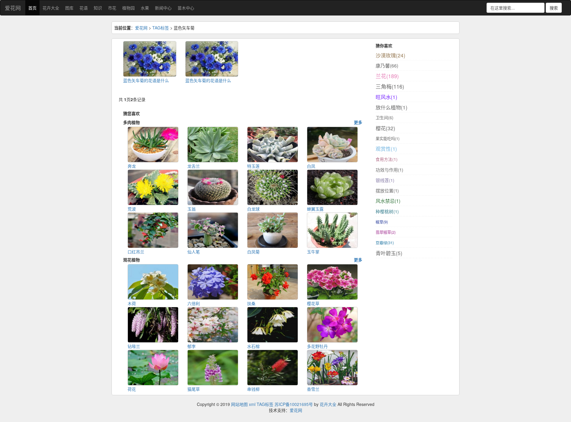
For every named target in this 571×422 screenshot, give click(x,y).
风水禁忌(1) (388, 200)
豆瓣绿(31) (385, 242)
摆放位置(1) (387, 190)
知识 (98, 8)
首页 (32, 8)
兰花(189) (387, 76)
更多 (358, 122)
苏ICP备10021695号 (293, 404)
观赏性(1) (386, 148)
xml (252, 404)
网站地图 (239, 404)
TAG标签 (160, 28)
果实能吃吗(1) (387, 138)
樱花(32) (385, 128)
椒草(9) (382, 222)
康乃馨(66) (387, 65)
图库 (69, 8)
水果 (145, 8)
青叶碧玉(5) (389, 253)
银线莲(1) (385, 180)
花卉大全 (51, 8)
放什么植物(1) (391, 107)
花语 (83, 8)
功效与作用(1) (389, 170)
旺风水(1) (386, 97)
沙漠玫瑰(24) (390, 55)
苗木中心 (186, 8)
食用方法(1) (387, 159)
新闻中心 (163, 8)
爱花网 (13, 8)
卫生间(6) (384, 117)
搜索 (554, 8)
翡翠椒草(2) (386, 232)
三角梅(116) (390, 86)
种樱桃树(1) (387, 211)
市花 (112, 8)
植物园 (128, 8)
